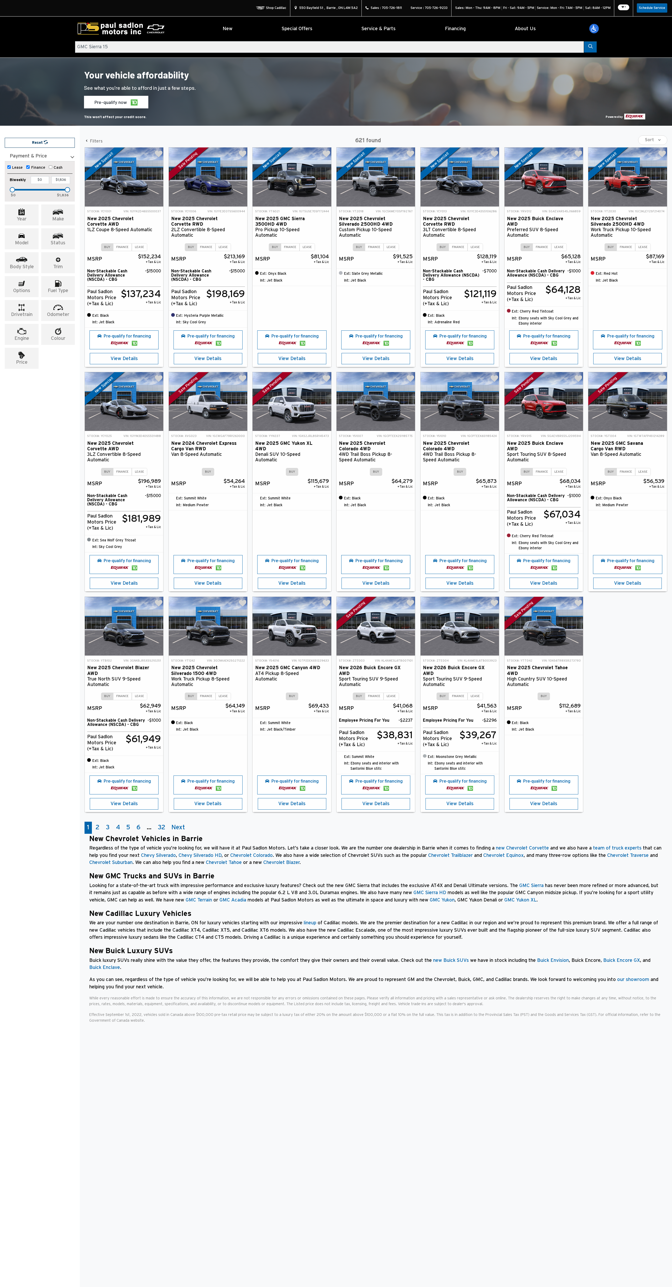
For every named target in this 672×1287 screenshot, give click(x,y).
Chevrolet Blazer (281, 862)
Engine (21, 338)
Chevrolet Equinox (503, 855)
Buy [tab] (107, 247)
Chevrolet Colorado (251, 855)
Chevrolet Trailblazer (450, 855)
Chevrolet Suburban (111, 862)
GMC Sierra (531, 885)
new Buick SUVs (451, 960)
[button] (594, 28)
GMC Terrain (199, 900)
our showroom (633, 979)
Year (22, 219)
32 (161, 827)
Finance (38, 168)
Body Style (22, 266)
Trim (58, 266)
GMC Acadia (232, 900)
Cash (58, 168)
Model (21, 242)
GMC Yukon (442, 900)
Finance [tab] (122, 247)
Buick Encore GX (621, 960)
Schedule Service (652, 8)
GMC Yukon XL (520, 900)
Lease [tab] (139, 247)
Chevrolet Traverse (628, 855)
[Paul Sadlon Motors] (121, 28)
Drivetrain (22, 314)
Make (58, 219)
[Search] (590, 46)
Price (22, 362)
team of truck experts (617, 848)
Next (178, 827)
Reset (38, 143)
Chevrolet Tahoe (224, 862)
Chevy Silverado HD (200, 855)
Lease (17, 168)
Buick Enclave (104, 967)
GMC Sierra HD (429, 892)
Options (21, 290)
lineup (310, 922)
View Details (124, 358)
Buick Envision (553, 960)
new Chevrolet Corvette (522, 848)
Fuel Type (58, 290)
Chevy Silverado (158, 855)
